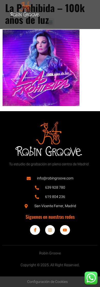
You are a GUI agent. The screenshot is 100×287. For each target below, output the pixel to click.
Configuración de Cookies (47, 281)
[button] (50, 22)
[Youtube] (65, 230)
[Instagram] (50, 230)
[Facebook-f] (35, 230)
